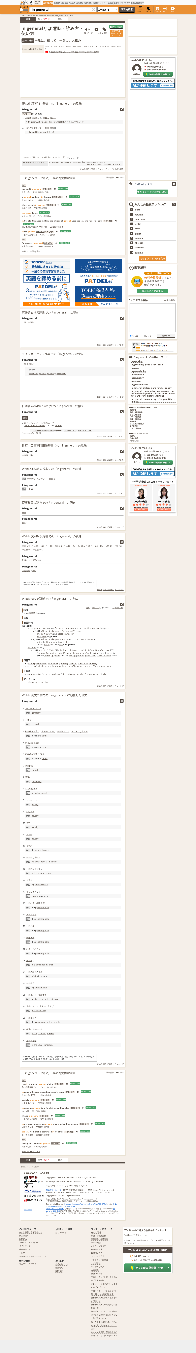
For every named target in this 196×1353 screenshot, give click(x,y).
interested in (42, 430)
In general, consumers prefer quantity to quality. (153, 400)
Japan (27, 1092)
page (107, 650)
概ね (102, 546)
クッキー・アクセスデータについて (34, 1256)
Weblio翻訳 (169, 300)
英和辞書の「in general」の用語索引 (30, 1167)
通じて (44, 546)
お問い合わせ (60, 1232)
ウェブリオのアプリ (27, 1264)
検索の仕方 (24, 1235)
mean (69, 653)
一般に (46, 117)
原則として (60, 546)
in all (98, 628)
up (52, 655)
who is (56, 1124)
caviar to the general (72, 162)
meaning (53, 861)
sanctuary (140, 219)
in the (31, 663)
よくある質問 (157, 1240)
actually (97, 653)
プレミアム (157, 11)
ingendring (136, 361)
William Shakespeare (51, 631)
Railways (64, 650)
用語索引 (93, 169)
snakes (51, 430)
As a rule (32, 647)
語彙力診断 (134, 438)
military (45, 221)
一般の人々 (35, 949)
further (58, 628)
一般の (46, 127)
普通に (28, 777)
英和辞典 (51, 15)
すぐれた (29, 788)
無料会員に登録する (152, 291)
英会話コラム (134, 440)
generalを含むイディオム (33, 162)
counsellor (69, 633)
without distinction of (35, 425)
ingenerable (137, 374)
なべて (29, 549)
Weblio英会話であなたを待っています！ (152, 481)
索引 (88, 169)
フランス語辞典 (97, 1256)
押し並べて (38, 549)
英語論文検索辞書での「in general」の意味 (50, 312)
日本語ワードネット (54, 1190)
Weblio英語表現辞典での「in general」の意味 (51, 469)
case (44, 628)
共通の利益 (31, 1029)
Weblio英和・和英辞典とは (30, 1232)
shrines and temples (59, 1108)
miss (137, 229)
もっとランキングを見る (152, 258)
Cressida (76, 639)
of (26, 205)
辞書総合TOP (24, 1249)
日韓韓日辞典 (96, 1253)
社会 (28, 949)
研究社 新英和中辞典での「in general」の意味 (52, 103)
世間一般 (50, 132)
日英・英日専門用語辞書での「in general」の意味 (54, 445)
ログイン (165, 11)
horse (61, 1092)
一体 (73, 546)
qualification (89, 628)
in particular (69, 674)
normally (59, 666)
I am (24, 1084)
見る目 (33, 914)
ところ (38, 708)
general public (42, 907)
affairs (35, 976)
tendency (36, 197)
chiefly (41, 666)
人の (28, 914)
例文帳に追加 (63, 188)
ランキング (102, 169)
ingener (135, 368)
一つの (41, 423)
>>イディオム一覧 (94, 164)
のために (40, 1029)
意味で (37, 857)
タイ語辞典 (134, 426)
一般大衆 (30, 937)
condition (48, 1045)
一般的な (30, 857)
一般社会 (30, 903)
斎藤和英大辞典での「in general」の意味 (48, 502)
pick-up (72, 655)
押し (24, 549)
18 (113, 608)
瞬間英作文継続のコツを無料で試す (116, 33)
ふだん (28, 800)
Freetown (106, 655)
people (31, 205)
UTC (119, 608)
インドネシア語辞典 (137, 424)
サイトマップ (24, 1246)
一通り (28, 720)
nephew (139, 214)
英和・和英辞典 (135, 415)
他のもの (28, 423)
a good (46, 122)
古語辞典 (133, 421)
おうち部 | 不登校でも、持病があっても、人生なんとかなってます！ (104, 1325)
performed (47, 1132)
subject (47, 999)
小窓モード (140, 11)
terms (35, 213)
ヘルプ (22, 1253)
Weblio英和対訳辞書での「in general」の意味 (51, 536)
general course (42, 850)
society (35, 896)
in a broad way (39, 1010)
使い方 (148, 11)
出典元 (83, 169)
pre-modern (30, 1124)
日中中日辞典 (96, 1249)
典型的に (29, 765)
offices (57, 221)
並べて (84, 546)
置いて (38, 127)
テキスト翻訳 (140, 300)
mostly (87, 666)
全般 (24, 322)
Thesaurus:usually (102, 666)
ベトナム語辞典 (135, 428)
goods (57, 655)
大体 (28, 1006)
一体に (96, 546)
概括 (27, 731)
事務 (40, 971)
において (34, 1006)
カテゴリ (110, 169)
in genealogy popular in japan (147, 364)
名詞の (28, 127)
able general (41, 793)
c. (34, 631)
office (60, 1132)
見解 (36, 868)
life (23, 205)
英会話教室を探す (137, 3)
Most (39, 636)
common (42, 1033)
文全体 (28, 117)
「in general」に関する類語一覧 (31, 433)
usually (35, 804)
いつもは (30, 811)
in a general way (89, 162)
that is (38, 1132)
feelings (26, 1143)
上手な (75, 122)
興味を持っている (85, 430)
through (139, 243)
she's (40, 122)
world (34, 132)
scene (78, 631)
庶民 (34, 1017)
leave (99, 655)
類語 (60, 19)
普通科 (29, 846)
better (47, 644)
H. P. (46, 650)
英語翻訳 (96, 3)
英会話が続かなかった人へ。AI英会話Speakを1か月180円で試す (74, 52)
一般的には (32, 489)
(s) (38, 674)
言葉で (36, 731)
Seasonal (41, 653)
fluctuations (51, 653)
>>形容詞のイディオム (112, 164)
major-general (95, 221)
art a (44, 633)
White (51, 650)
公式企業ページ (61, 1264)
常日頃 (29, 834)
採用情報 (59, 1271)
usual (40, 1045)
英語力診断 (88, 3)
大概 (52, 127)
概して (53, 117)
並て (90, 546)
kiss (61, 644)
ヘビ (74, 430)
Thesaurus (83, 663)
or (92, 666)
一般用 (25, 455)
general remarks (46, 873)
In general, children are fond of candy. (151, 388)
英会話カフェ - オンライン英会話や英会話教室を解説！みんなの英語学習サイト (104, 1315)
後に (33, 127)
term (43, 1108)
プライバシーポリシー (28, 1242)
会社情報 (59, 1267)
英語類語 (64, 3)
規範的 (29, 960)
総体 (35, 560)
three (47, 655)
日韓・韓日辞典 (135, 419)
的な (31, 731)
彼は (65, 430)
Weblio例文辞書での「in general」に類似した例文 (54, 695)
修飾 (35, 117)
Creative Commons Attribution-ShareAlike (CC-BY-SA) (85, 1204)
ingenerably (137, 378)
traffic (63, 653)
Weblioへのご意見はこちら (135, 1235)
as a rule (32, 666)
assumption (68, 628)
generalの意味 (30, 157)
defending (65, 1124)
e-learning (32, 682)
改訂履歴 (56, 1211)
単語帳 (132, 436)
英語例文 (57, 3)
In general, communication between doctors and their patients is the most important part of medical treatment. (153, 393)
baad (137, 210)
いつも (34, 800)
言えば (119, 546)
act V (72, 631)
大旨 (107, 546)
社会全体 (30, 891)
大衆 (37, 903)
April (40, 650)
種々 (34, 971)
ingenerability (138, 371)
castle (75, 1124)
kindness (50, 642)
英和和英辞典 (48, 3)
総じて (25, 522)
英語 (33, 613)
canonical (40, 964)
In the (30, 628)
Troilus (65, 639)
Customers (27, 243)
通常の (29, 1040)
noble (60, 633)
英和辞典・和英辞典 (39, 15)
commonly (33, 373)
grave (50, 633)
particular (64, 642)
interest (50, 1033)
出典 (88, 608)
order (138, 224)
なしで (51, 423)
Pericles (65, 631)
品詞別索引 (119, 169)
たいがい (41, 478)
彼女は (58, 122)
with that (36, 861)
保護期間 (26, 570)
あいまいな (76, 731)
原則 (24, 546)
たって (37, 994)
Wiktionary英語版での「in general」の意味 (50, 599)
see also (73, 663)
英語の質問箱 (96, 1273)
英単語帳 (79, 3)
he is (35, 430)
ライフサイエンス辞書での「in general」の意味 (53, 354)
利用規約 (23, 1239)
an (33, 793)
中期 (29, 613)
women (139, 238)
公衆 (43, 903)
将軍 (35, 788)
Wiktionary (96, 608)
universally (61, 373)
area (37, 1092)
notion (44, 987)
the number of (80, 653)
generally (51, 373)
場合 (34, 1040)
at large (54, 999)
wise (44, 636)
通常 (32, 455)
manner (49, 964)
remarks (40, 231)
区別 (46, 423)
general (42, 373)
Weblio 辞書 (26, 15)
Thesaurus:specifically (95, 674)
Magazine (99, 650)
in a (33, 964)
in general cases (139, 384)
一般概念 (30, 983)
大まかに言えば (48, 731)
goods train (90, 655)
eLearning (43, 682)
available (139, 247)
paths (90, 653)
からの (35, 423)
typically (35, 770)
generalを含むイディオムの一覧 (52, 157)
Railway (91, 650)
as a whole (53, 663)
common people (43, 1022)
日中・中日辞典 (135, 417)
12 (116, 608)
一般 (24, 512)
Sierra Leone (77, 650)
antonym (32, 674)
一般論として (63, 731)
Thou (39, 633)
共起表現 (72, 3)
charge (32, 1084)
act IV (83, 639)
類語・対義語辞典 (98, 1235)
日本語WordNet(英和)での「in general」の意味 (52, 406)
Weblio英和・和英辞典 (55, 1208)
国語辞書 (133, 410)
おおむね (31, 478)
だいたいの (30, 708)
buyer (138, 233)
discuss (37, 999)
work (32, 1132)
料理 (68, 122)
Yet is (39, 642)
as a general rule (56, 162)
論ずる (43, 994)
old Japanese (34, 221)
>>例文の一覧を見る (31, 251)
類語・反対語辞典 (136, 412)
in (86, 650)
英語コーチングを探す (122, 3)
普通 (24, 560)
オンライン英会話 (106, 3)
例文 (40, 19)
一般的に (32, 322)
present (139, 252)
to (32, 999)
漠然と (43, 754)
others (58, 425)
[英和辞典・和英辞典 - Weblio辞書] (26, 1)
